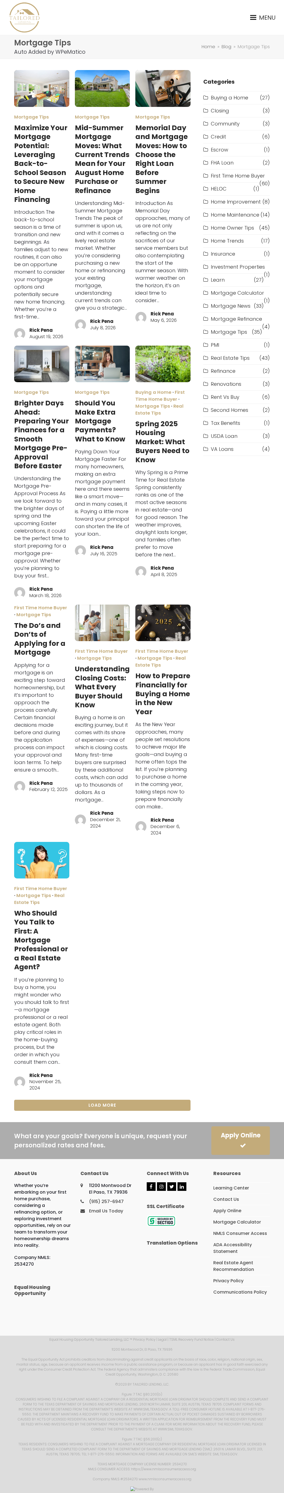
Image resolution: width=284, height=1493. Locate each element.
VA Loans (222, 449)
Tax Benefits (225, 423)
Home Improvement (236, 201)
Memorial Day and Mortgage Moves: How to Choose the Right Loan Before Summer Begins (161, 159)
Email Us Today (106, 1211)
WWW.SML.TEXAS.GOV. (150, 1409)
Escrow (219, 149)
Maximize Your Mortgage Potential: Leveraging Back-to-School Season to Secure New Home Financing (40, 163)
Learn (218, 279)
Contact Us (226, 1199)
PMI (215, 344)
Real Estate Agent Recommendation (233, 1266)
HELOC (219, 188)
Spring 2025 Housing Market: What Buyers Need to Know (162, 442)
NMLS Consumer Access (240, 1233)
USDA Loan (224, 436)
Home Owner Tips (232, 227)
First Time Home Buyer (160, 395)
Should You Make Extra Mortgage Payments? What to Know (100, 421)
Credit (218, 136)
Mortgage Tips (31, 117)
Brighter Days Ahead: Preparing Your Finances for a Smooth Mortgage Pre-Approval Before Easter (41, 434)
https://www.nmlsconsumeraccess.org (163, 1469)
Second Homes (229, 410)
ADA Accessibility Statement (232, 1248)
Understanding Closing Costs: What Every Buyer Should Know (102, 687)
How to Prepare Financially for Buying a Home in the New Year (162, 694)
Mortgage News (230, 305)
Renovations (226, 384)
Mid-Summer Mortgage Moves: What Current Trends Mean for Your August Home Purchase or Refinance (102, 159)
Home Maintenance (235, 214)
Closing (220, 110)
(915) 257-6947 (106, 1201)
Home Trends (227, 240)
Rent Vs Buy (225, 397)
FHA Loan (222, 162)
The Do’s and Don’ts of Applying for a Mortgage (39, 639)
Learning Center (231, 1188)
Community (225, 123)
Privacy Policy (228, 1281)
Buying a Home (153, 392)
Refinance (223, 371)
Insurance (223, 253)
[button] (263, 17)
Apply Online (240, 1135)
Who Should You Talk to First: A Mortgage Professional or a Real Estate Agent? (41, 940)
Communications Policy (240, 1292)
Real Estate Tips (159, 409)
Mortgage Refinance (236, 318)
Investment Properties (238, 266)
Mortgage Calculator (237, 292)
